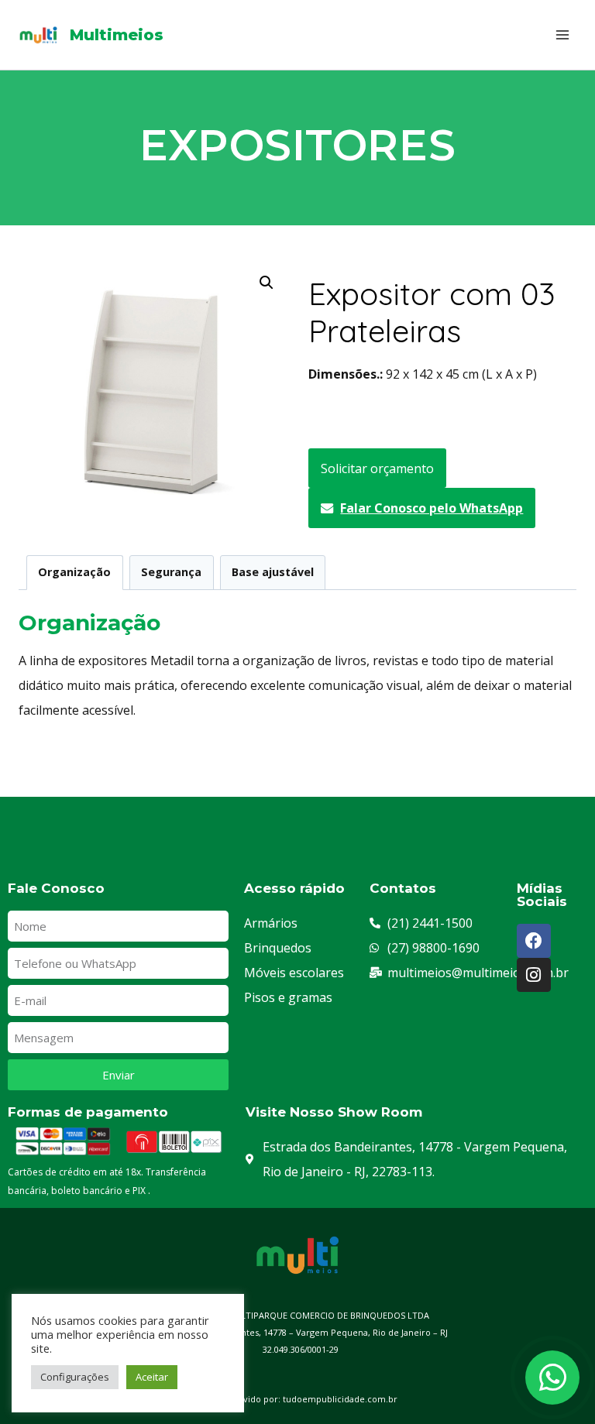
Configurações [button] (74, 1377)
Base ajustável (273, 571)
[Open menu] (562, 34)
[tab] (74, 572)
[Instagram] (534, 975)
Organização (74, 571)
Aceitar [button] (152, 1377)
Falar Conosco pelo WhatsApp (431, 507)
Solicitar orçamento (377, 468)
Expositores (297, 145)
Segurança (171, 571)
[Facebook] (534, 941)
